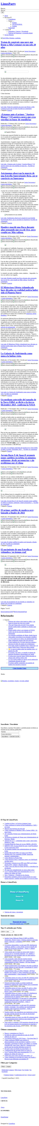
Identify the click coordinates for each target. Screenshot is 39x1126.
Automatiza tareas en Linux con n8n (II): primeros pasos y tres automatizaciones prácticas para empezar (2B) (21, 1018)
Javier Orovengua (30, 51)
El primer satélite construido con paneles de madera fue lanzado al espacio (21, 663)
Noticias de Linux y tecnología (14, 912)
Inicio (6, 16)
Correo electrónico (6, 53)
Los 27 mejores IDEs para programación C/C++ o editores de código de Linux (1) (19, 1053)
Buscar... (3, 8)
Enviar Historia (9, 35)
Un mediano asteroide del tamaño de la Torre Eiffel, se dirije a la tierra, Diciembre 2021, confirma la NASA (18, 402)
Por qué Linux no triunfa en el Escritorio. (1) (18, 1049)
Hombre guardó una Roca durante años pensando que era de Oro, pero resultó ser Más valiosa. (18, 230)
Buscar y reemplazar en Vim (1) (14, 1033)
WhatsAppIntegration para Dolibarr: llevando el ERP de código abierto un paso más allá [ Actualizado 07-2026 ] (21, 966)
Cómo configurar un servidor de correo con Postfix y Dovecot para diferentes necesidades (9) (20, 1058)
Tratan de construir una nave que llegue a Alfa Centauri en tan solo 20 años (18, 45)
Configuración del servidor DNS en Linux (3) (18, 1050)
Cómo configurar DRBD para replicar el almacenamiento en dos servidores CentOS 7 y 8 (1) (20, 1041)
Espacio (9, 110)
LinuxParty (8, 3)
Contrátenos (12, 19)
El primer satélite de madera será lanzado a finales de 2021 (17, 511)
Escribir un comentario (25, 108)
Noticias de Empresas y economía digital (20, 33)
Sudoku (14, 22)
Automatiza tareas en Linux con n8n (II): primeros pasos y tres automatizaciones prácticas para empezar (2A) (21, 978)
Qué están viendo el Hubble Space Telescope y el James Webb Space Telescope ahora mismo (23, 646)
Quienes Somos (9, 1075)
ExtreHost (12, 1123)
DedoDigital (4, 1117)
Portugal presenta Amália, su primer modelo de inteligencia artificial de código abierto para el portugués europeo (21, 984)
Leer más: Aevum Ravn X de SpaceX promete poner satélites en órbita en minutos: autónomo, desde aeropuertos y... (19, 501)
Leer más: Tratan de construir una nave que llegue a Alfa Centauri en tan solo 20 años (17, 107)
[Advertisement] (19, 701)
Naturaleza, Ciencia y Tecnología (18, 31)
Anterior (6, 612)
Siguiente (21, 612)
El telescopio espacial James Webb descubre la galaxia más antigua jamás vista (22, 657)
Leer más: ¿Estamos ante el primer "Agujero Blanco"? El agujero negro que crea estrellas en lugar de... (18, 165)
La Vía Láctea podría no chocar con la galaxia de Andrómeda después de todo (23, 660)
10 (16, 612)
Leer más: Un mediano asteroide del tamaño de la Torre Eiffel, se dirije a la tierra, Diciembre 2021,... (19, 448)
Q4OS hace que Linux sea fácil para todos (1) (18, 1055)
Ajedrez (14, 26)
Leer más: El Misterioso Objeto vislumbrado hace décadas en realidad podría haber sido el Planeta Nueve (19, 345)
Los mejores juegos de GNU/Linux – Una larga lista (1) (21, 1038)
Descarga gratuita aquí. (17, 924)
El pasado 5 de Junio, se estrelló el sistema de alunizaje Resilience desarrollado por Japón (21, 653)
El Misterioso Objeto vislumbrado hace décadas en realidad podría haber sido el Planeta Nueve (19, 290)
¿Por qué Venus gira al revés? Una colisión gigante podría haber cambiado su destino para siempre (22, 626)
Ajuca (2, 1107)
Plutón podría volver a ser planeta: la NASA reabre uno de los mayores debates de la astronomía (21, 631)
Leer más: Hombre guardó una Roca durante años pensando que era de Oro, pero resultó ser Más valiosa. (19, 279)
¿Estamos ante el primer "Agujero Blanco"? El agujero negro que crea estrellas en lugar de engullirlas (18, 117)
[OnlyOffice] (11, 38)
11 (17, 612)
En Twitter (25, 1070)
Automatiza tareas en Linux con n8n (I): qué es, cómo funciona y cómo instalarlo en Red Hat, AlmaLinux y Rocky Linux (21, 989)
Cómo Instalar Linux (19, 668)
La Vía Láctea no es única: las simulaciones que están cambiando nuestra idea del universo (22, 639)
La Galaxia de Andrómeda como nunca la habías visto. (16, 354)
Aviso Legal (31, 1075)
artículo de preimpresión (8, 327)
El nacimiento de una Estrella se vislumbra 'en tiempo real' (16, 550)
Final (25, 612)
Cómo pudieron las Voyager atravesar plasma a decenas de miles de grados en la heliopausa (22, 643)
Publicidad (11, 28)
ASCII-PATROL (17, 24)
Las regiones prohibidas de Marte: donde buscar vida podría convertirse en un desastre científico (22, 636)
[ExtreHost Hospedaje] (15, 681)
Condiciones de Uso (21, 1075)
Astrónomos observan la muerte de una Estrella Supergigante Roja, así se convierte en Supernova (19, 176)
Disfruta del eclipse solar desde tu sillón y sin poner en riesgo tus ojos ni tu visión (21, 622)
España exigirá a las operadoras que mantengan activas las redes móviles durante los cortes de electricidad (21, 1013)
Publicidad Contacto (8, 1070)
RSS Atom (18, 1070)
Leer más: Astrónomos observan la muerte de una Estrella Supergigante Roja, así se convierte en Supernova (18, 218)
